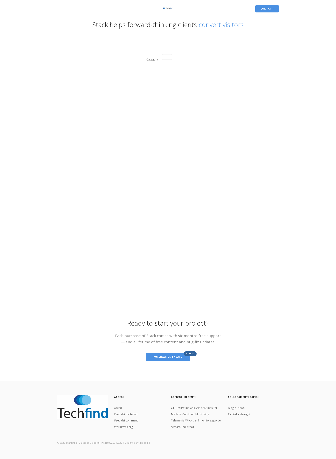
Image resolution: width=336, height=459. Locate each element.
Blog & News (65, 9)
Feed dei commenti (126, 420)
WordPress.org (123, 427)
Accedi (118, 408)
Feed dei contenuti (125, 414)
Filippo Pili (144, 442)
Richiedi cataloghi (89, 9)
